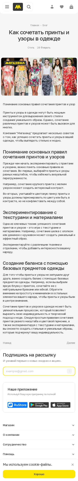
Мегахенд (24, 133)
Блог (45, 25)
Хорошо (39, 474)
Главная (34, 25)
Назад (7, 342)
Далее (71, 342)
